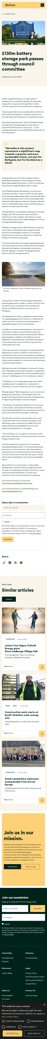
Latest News (7, 973)
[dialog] (23, 1020)
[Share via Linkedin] (10, 563)
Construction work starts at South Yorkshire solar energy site (22, 715)
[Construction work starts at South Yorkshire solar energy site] (23, 687)
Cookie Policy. (12, 1016)
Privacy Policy (36, 533)
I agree (7, 522)
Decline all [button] (34, 1033)
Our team (6, 999)
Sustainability (7, 995)
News (8, 706)
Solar (15, 706)
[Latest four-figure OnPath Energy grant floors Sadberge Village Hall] (23, 621)
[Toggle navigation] (42, 5)
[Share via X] (15, 563)
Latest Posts (9, 14)
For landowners (31, 958)
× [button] (44, 1005)
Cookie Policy (30, 984)
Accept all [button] (12, 1033)
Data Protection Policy (34, 977)
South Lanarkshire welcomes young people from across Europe (22, 781)
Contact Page (31, 995)
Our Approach (7, 958)
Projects (5, 961)
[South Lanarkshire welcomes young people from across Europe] (23, 754)
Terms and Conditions (34, 980)
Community (10, 639)
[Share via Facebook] (21, 563)
